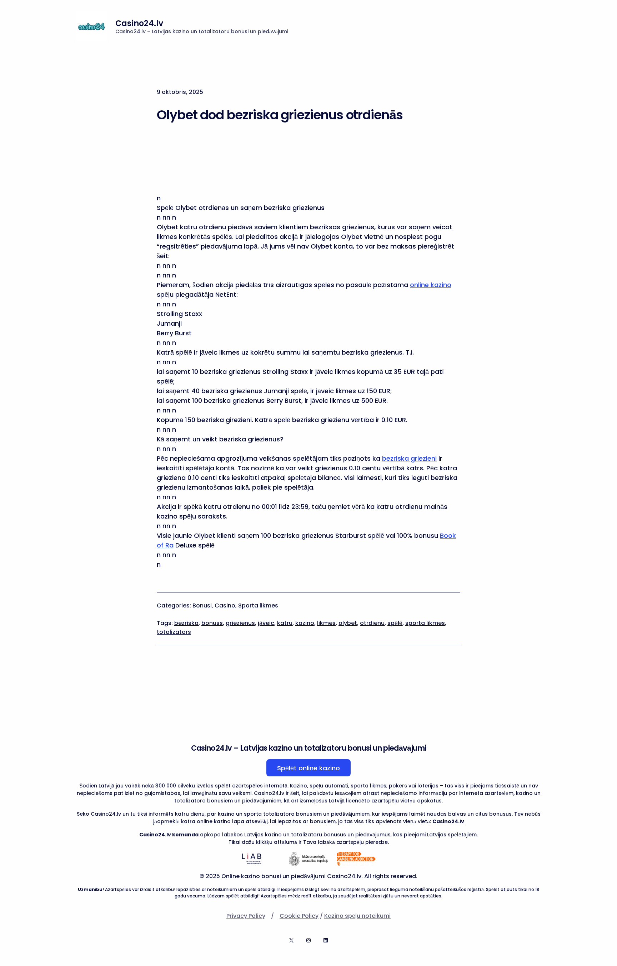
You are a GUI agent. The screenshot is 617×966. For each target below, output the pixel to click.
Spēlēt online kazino (308, 768)
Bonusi (202, 605)
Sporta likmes (258, 605)
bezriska (186, 623)
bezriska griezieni (409, 458)
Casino (225, 605)
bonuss (212, 623)
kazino (304, 623)
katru (284, 623)
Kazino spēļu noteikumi (357, 916)
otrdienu (372, 623)
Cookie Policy (299, 916)
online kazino (430, 284)
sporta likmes (425, 623)
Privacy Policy (245, 916)
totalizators (174, 632)
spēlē (394, 623)
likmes (326, 623)
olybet (347, 623)
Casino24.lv (139, 23)
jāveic (266, 623)
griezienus (240, 623)
